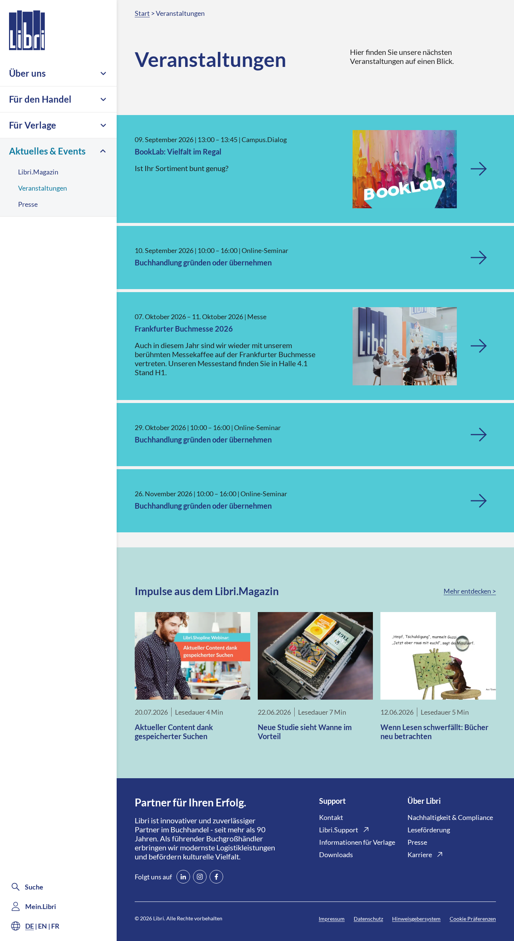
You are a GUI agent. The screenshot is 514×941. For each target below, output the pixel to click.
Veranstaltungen (42, 188)
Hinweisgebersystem (416, 918)
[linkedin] (183, 876)
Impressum (332, 918)
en (42, 926)
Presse (28, 204)
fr (55, 926)
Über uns (27, 73)
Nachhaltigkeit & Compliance (450, 817)
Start (142, 13)
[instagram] (200, 876)
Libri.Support (338, 830)
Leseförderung (429, 830)
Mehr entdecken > (470, 591)
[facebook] (216, 876)
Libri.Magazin (38, 172)
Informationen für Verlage (357, 842)
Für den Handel (40, 99)
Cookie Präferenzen (473, 918)
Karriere (420, 854)
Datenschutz (368, 918)
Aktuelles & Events (47, 150)
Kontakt (331, 817)
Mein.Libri (40, 906)
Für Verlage (32, 125)
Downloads (336, 854)
